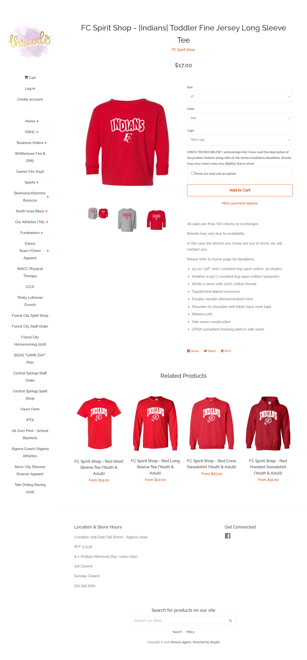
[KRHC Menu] (37, 132)
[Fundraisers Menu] (42, 233)
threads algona (181, 642)
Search (177, 632)
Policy (190, 632)
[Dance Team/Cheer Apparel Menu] (48, 251)
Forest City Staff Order (30, 326)
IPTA (30, 420)
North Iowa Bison (30, 211)
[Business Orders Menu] (45, 143)
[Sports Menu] (37, 183)
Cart (32, 78)
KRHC (30, 132)
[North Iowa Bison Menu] (46, 212)
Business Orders (30, 143)
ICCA (30, 287)
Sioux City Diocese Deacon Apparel (30, 470)
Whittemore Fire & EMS (30, 157)
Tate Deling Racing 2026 (30, 488)
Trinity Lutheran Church (30, 301)
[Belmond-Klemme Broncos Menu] (48, 197)
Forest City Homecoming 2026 (30, 341)
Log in (30, 88)
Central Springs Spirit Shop (30, 395)
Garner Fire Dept (30, 171)
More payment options (240, 203)
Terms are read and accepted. (215, 173)
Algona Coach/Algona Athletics (30, 452)
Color (191, 109)
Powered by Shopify (206, 642)
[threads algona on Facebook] (228, 537)
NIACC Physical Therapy (30, 272)
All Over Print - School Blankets (30, 434)
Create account (30, 99)
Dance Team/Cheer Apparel (30, 250)
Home (30, 121)
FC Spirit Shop (183, 50)
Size (190, 87)
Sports (30, 182)
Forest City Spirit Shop (30, 315)
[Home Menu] (37, 122)
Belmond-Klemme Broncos (30, 197)
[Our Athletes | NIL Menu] (47, 222)
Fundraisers (30, 233)
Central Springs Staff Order (30, 377)
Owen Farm (30, 409)
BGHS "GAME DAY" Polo (30, 359)
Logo (190, 130)
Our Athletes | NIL (30, 222)
